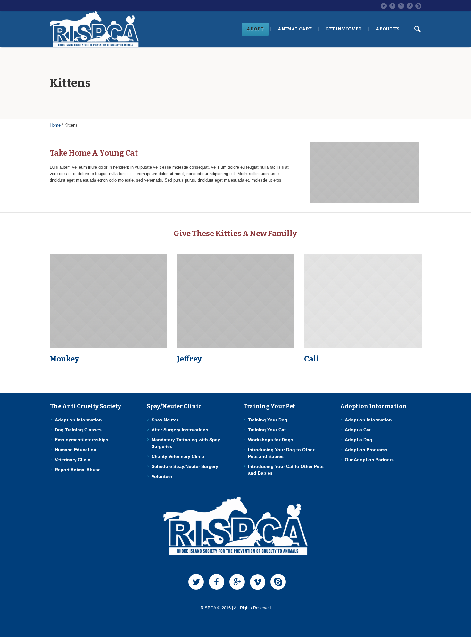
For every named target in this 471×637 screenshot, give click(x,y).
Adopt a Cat (358, 429)
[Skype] (418, 6)
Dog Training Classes (78, 429)
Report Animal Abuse (78, 469)
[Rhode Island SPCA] (235, 526)
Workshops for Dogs (270, 439)
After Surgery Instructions (180, 429)
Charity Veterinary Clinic (178, 456)
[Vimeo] (409, 6)
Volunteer (162, 476)
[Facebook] (392, 6)
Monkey (64, 358)
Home (55, 125)
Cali (311, 358)
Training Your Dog (267, 419)
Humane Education (75, 449)
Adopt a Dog (358, 439)
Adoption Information (78, 419)
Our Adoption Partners (369, 459)
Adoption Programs (366, 449)
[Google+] (401, 6)
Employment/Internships (81, 439)
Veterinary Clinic (72, 459)
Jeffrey (189, 358)
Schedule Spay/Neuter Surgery (185, 466)
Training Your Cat (267, 429)
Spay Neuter (165, 419)
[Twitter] (383, 6)
